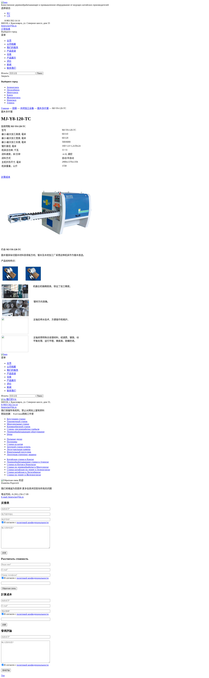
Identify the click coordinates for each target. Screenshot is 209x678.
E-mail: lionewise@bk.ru (12, 497)
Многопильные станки (18, 424)
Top (3, 675)
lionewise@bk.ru (8, 26)
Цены (9, 434)
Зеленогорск (13, 87)
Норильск (11, 100)
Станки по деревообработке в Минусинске (28, 467)
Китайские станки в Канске (20, 459)
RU (8, 13)
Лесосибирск (13, 90)
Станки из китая (15, 444)
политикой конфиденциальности (33, 522)
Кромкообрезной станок (18, 426)
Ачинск (10, 102)
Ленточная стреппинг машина (21, 454)
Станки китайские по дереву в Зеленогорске (28, 469)
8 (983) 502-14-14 (9, 404)
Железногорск (13, 97)
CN (8, 16)
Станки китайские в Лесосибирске (24, 472)
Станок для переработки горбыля (23, 429)
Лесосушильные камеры (18, 449)
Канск (10, 95)
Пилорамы (12, 441)
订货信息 (5, 29)
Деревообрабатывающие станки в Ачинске (28, 462)
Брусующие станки (16, 419)
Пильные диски (14, 439)
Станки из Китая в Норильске (21, 464)
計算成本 (5, 177)
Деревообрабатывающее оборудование (26, 431)
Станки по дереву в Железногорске (24, 475)
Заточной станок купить (18, 447)
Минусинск (12, 92)
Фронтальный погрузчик (19, 452)
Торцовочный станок (17, 421)
